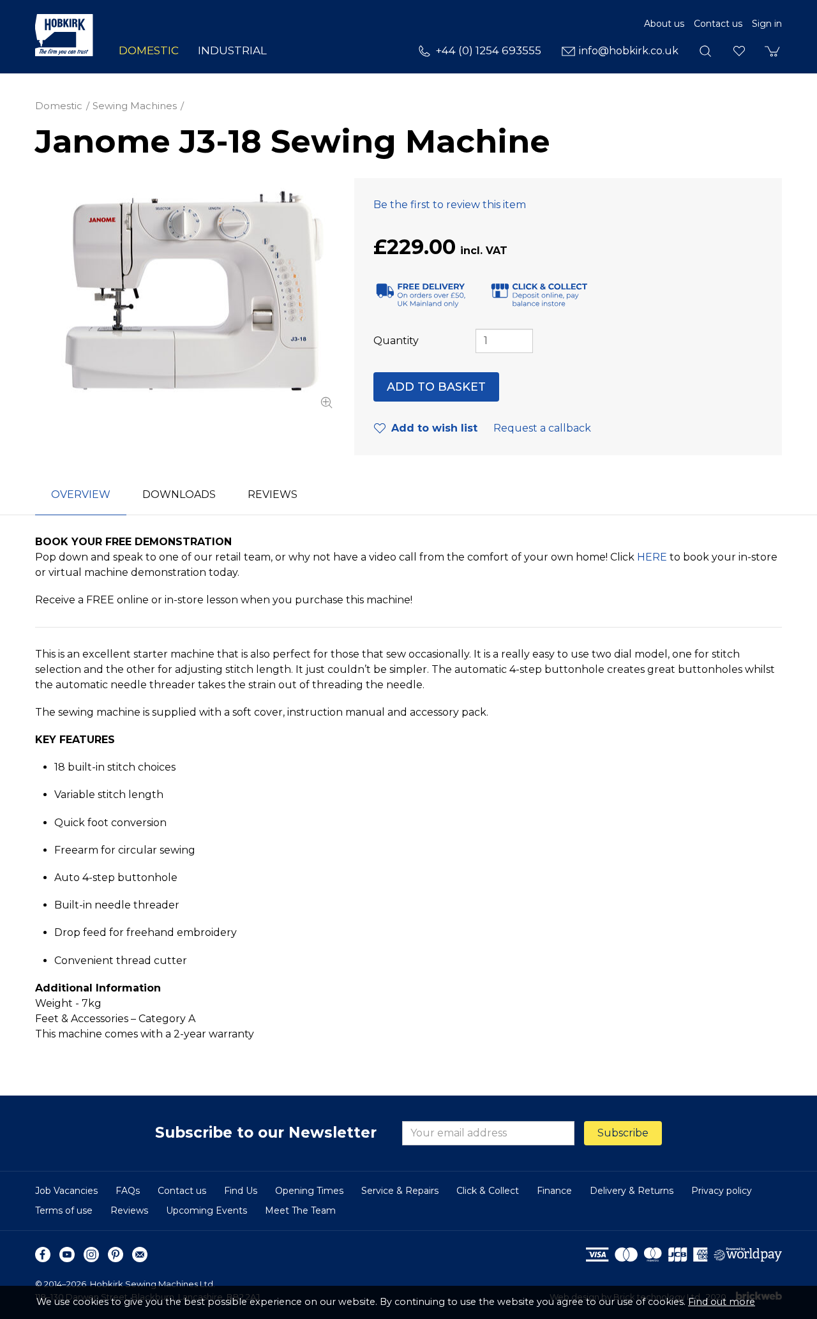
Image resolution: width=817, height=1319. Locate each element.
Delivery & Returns (631, 1190)
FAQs (128, 1190)
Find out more (721, 1302)
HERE (652, 557)
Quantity (396, 341)
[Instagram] (91, 1254)
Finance (554, 1190)
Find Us (240, 1190)
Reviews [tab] (272, 494)
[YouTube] (67, 1254)
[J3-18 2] (185, 295)
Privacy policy (721, 1190)
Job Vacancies (66, 1190)
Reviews (129, 1210)
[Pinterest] (115, 1254)
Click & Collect (487, 1190)
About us (664, 23)
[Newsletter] (140, 1254)
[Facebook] (43, 1254)
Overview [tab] (80, 494)
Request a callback (542, 428)
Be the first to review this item (449, 205)
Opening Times (309, 1190)
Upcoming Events (206, 1210)
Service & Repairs (399, 1190)
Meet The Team (300, 1210)
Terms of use (64, 1210)
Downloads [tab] (179, 494)
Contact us (718, 23)
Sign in (767, 23)
